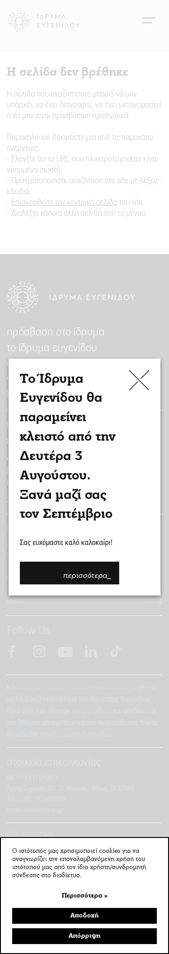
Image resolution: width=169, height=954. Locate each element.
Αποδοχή (84, 915)
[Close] (139, 380)
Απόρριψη (84, 936)
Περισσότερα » (85, 896)
